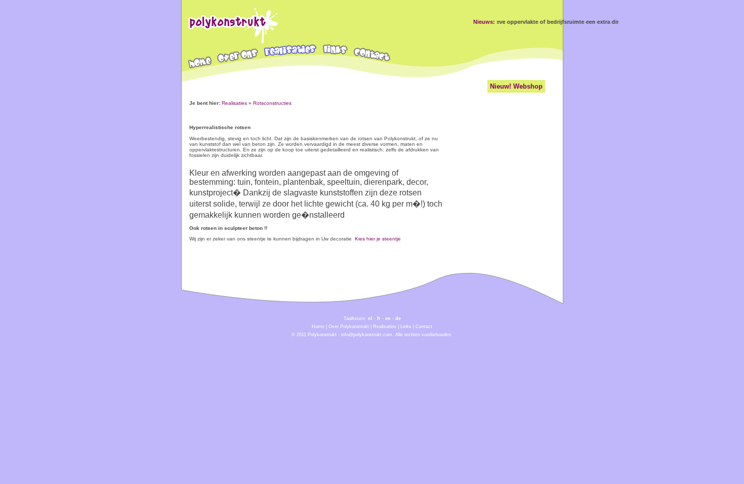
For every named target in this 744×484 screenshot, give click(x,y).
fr (379, 318)
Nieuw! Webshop (516, 86)
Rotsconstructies (272, 103)
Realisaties (234, 103)
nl (370, 318)
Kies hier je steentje (378, 238)
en (388, 318)
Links (405, 326)
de (398, 318)
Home (318, 326)
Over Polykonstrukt (348, 326)
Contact (424, 326)
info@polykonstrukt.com (366, 334)
